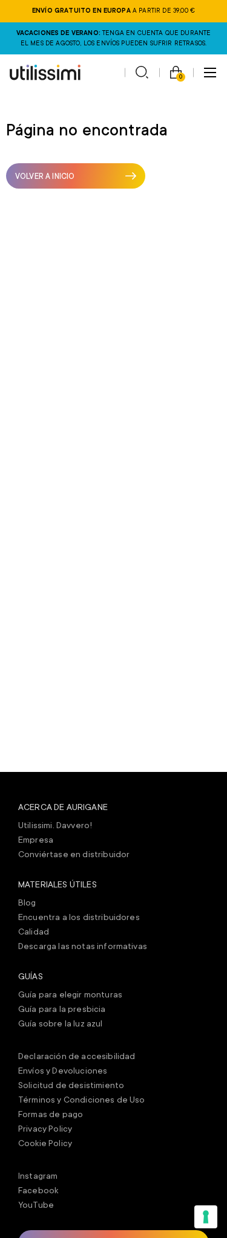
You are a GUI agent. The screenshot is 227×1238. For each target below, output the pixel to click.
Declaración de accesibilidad (76, 1056)
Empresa (35, 839)
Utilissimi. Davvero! (55, 825)
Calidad (33, 931)
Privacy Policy (45, 1128)
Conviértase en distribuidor (74, 854)
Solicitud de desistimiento (71, 1085)
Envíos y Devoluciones (62, 1070)
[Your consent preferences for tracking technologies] (205, 1216)
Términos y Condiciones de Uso (81, 1099)
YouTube (36, 1205)
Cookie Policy (45, 1143)
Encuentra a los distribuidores (79, 917)
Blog (27, 902)
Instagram (38, 1176)
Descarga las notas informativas (82, 946)
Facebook (38, 1190)
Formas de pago (50, 1114)
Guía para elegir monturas (70, 994)
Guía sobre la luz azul (60, 1023)
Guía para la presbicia (62, 1009)
